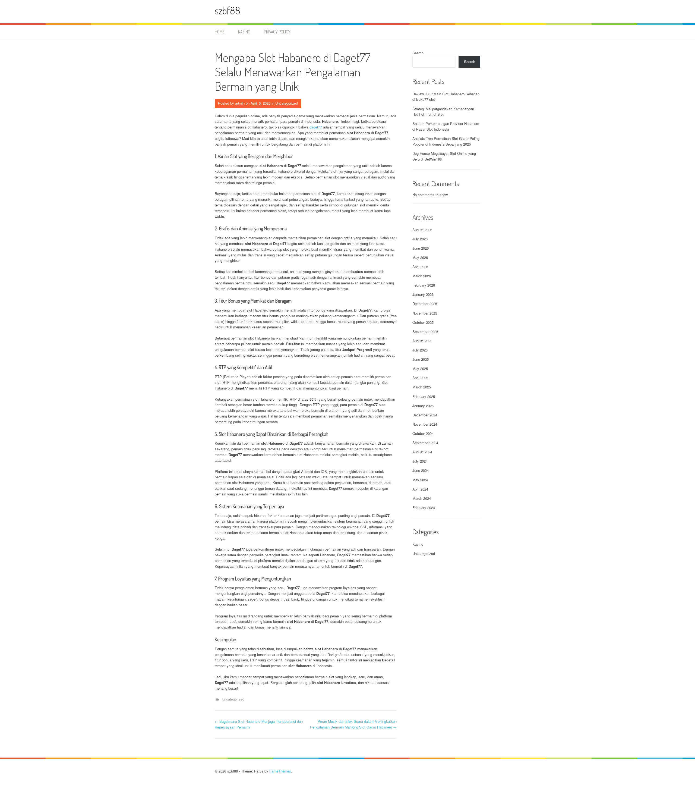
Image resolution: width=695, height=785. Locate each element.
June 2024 (420, 470)
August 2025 (422, 340)
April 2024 (420, 489)
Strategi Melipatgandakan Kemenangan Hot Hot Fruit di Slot (443, 111)
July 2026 (420, 238)
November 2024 (424, 424)
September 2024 (425, 442)
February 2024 (423, 507)
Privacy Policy (277, 31)
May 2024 (420, 479)
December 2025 (424, 303)
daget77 (315, 127)
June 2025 (420, 359)
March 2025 (421, 387)
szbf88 (227, 10)
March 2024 (421, 498)
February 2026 (423, 285)
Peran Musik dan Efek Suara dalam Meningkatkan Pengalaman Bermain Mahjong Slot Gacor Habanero (353, 724)
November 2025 (424, 313)
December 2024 (424, 414)
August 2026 (422, 229)
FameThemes (280, 771)
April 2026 (420, 266)
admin (240, 103)
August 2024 (422, 451)
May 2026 (420, 257)
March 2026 (421, 275)
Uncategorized (286, 103)
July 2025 (420, 350)
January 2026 (423, 294)
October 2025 (423, 322)
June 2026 (420, 248)
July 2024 (420, 461)
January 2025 (423, 405)
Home (220, 31)
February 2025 (423, 396)
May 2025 (420, 368)
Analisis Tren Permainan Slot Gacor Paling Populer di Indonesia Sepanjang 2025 (445, 141)
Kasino (244, 31)
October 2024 (423, 433)
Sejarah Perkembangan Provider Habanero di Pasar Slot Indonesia (445, 126)
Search (418, 52)
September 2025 (425, 331)
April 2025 (420, 377)
